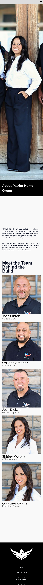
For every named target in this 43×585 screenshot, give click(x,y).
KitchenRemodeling (21, 578)
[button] (41, 2)
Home (21, 567)
